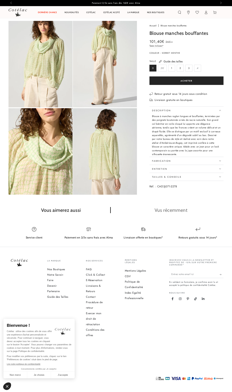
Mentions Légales (135, 271)
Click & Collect (95, 275)
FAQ (89, 269)
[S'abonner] (222, 274)
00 (164, 69)
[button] (179, 12)
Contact (90, 297)
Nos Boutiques (56, 269)
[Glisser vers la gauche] (11, 3)
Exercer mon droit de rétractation (93, 318)
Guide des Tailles (57, 297)
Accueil (153, 25)
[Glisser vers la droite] (221, 3)
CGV (128, 276)
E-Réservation (94, 280)
